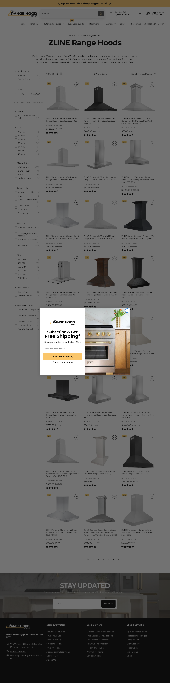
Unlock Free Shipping (62, 356)
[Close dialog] (127, 311)
